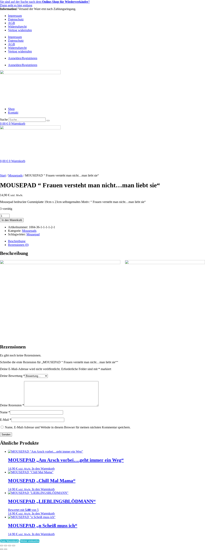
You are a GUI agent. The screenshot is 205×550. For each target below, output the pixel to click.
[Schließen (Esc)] (13, 545)
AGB (11, 23)
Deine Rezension (12, 405)
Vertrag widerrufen (20, 30)
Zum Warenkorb (9, 541)
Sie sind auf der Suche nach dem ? (45, 1)
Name (5, 412)
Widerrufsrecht (17, 26)
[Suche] (48, 120)
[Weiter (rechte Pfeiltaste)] (5, 549)
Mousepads (15, 175)
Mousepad (33, 234)
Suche (4, 119)
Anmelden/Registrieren (22, 58)
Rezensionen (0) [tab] (18, 244)
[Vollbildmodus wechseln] (5, 545)
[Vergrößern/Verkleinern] (1, 545)
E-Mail (5, 419)
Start (3, 175)
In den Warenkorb (12, 220)
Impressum (15, 15)
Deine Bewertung (12, 375)
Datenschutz (16, 19)
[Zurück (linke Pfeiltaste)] (1, 549)
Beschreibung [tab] (16, 241)
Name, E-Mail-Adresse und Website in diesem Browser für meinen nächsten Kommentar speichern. (68, 427)
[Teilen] (9, 545)
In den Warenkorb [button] (43, 468)
